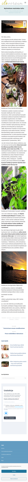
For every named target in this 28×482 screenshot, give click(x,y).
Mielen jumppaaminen (16, 317)
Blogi (2, 460)
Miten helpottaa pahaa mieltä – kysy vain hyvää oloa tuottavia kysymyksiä (18, 363)
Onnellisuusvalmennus (6, 454)
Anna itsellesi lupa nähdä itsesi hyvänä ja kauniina (17, 346)
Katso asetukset (14, 478)
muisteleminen (23, 317)
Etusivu (2, 448)
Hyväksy (14, 471)
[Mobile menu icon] (25, 2)
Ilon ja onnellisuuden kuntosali (8, 21)
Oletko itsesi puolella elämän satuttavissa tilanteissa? (18, 354)
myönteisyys (12, 319)
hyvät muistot (9, 317)
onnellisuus (16, 319)
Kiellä (14, 475)
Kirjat (2, 457)
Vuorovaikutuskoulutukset (6, 451)
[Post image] (5, 347)
